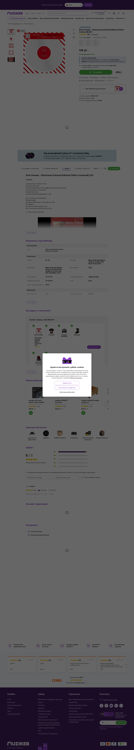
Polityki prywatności (76, 378)
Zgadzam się (67, 383)
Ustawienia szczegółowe (67, 388)
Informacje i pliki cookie (67, 392)
